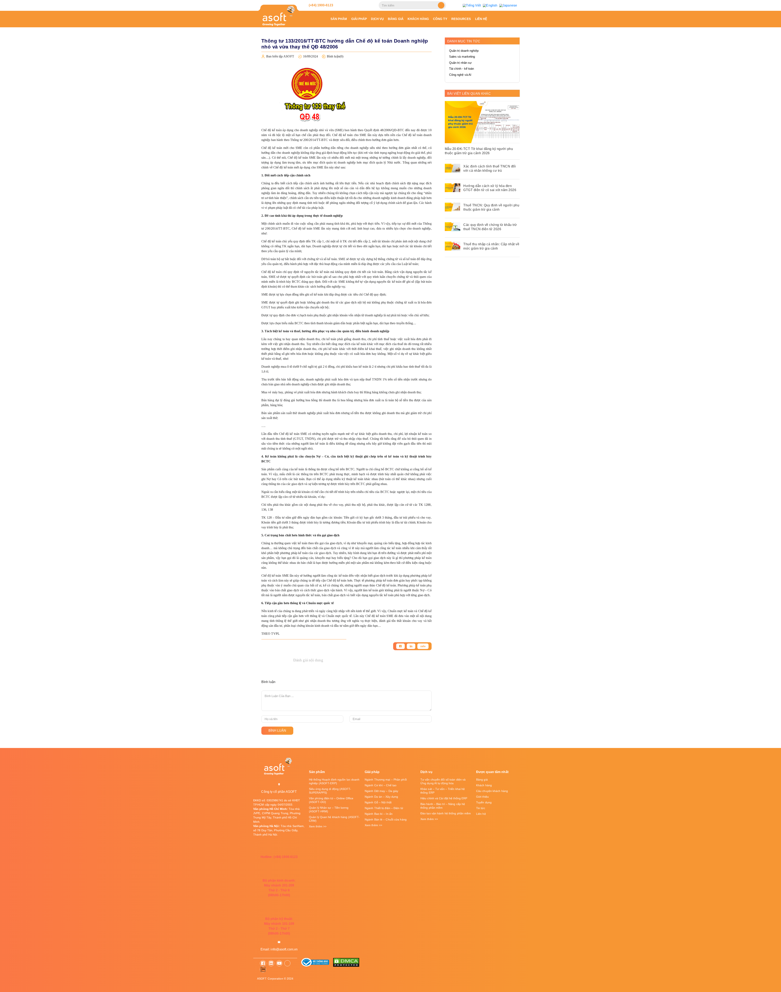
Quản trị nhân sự (460, 62)
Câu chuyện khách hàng (492, 791)
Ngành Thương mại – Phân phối (386, 779)
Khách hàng (418, 19)
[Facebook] (400, 646)
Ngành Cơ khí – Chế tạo (380, 785)
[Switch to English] (490, 5)
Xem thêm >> (317, 826)
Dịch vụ (377, 19)
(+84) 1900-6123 (320, 5)
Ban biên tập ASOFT (280, 56)
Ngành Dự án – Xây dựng (381, 796)
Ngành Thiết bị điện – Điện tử (384, 808)
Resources (461, 19)
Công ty (440, 19)
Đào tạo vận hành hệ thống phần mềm (445, 813)
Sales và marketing (462, 56)
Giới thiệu (482, 796)
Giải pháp (359, 19)
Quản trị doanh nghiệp (464, 50)
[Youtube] (279, 963)
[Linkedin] (411, 646)
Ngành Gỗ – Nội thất (378, 802)
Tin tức (480, 808)
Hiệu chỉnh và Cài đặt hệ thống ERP (443, 798)
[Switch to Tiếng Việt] (472, 5)
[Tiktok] (287, 963)
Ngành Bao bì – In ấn (379, 813)
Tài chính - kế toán (461, 68)
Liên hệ (481, 19)
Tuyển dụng (484, 802)
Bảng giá (396, 19)
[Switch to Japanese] (508, 5)
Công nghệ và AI (460, 74)
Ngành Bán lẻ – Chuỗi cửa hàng (386, 819)
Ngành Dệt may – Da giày (381, 791)
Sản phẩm (339, 19)
